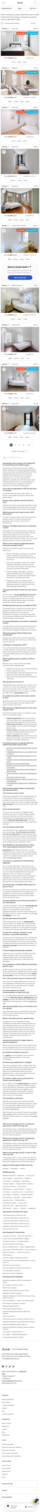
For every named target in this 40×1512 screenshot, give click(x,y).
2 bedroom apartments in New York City (16, 1221)
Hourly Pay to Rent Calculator (16, 777)
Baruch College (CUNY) (10, 1247)
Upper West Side (20, 1205)
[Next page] (33, 445)
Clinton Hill (29, 1175)
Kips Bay (16, 1197)
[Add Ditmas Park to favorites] (4, 33)
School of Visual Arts (23, 1252)
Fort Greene (6, 1181)
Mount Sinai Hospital (9, 1288)
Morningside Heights (10, 1203)
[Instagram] (6, 1367)
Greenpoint (16, 1181)
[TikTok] (10, 1367)
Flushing (23, 1208)
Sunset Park (22, 1186)
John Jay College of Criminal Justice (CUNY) (16, 1268)
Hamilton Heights (27, 1195)
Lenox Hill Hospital (9, 1300)
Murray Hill (22, 1203)
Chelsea (28, 1189)
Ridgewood (32, 1208)
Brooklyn (5, 1168)
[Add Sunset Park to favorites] (4, 152)
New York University (24, 1236)
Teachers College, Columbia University (15, 1258)
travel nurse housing (15, 858)
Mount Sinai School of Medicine (13, 1273)
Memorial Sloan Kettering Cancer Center (16, 1290)
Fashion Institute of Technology (13, 1244)
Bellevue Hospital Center (11, 1306)
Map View (30, 1507)
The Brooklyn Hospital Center (12, 1309)
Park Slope (25, 1181)
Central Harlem (19, 1189)
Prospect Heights (8, 1184)
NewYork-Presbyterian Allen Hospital (15, 1324)
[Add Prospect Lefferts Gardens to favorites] (4, 231)
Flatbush (27, 1178)
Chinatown (6, 1192)
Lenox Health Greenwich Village (13, 1337)
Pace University (31, 1249)
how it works (15, 1109)
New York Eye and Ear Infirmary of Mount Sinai (18, 1319)
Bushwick (21, 1175)
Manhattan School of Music (11, 1265)
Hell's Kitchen (7, 1197)
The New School (23, 1241)
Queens (22, 1168)
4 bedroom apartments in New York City (16, 1226)
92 (29, 445)
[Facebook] (3, 1367)
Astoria (15, 1208)
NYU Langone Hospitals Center (13, 1285)
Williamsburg (7, 1189)
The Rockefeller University (11, 1271)
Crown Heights (7, 1178)
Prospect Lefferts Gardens (24, 1184)
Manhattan (14, 1168)
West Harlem (7, 1208)
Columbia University (9, 1236)
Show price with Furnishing (12, 23)
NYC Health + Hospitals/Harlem (13, 1332)
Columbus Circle (17, 1192)
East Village (6, 1195)
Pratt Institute (7, 1255)
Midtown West (20, 1200)
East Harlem (29, 1192)
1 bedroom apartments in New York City (16, 1218)
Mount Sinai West (8, 1316)
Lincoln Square (26, 1197)
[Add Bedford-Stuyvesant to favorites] (4, 290)
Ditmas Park (18, 1178)
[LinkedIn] (13, 1367)
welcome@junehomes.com (12, 1381)
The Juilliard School (9, 1241)
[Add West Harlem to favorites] (4, 409)
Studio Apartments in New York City (14, 1215)
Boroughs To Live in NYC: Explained (18, 763)
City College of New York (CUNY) (13, 1249)
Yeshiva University (8, 1252)
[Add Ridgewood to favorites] (4, 73)
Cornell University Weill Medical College (16, 1239)
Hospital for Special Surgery (12, 1293)
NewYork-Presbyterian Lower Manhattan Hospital (19, 1322)
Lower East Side (8, 1200)
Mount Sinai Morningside (25, 1300)
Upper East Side (8, 1205)
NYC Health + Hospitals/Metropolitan (15, 1334)
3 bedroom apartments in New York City (16, 1223)
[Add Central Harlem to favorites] (4, 330)
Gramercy (16, 1195)
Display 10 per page (18, 451)
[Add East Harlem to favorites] (4, 191)
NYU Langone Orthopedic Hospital (14, 1303)
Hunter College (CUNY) (27, 1247)
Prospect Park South (9, 1186)
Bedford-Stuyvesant (9, 1175)
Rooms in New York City (10, 1229)
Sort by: (33, 23)
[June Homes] (16, 1350)
